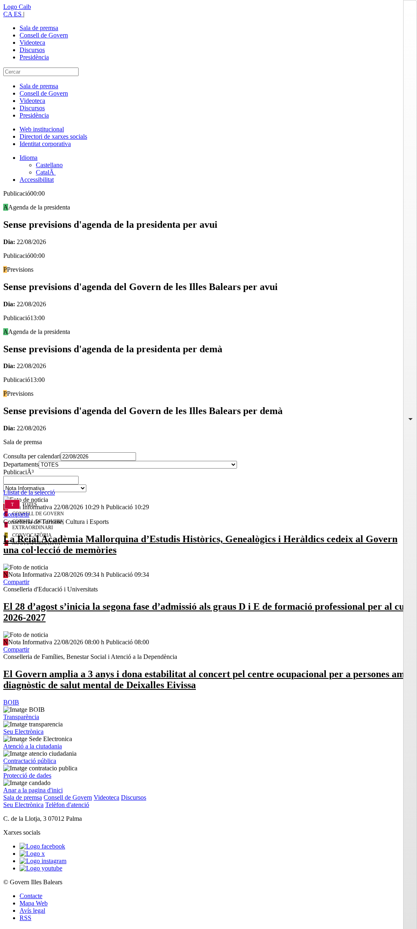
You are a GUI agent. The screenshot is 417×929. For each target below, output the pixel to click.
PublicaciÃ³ (18, 472)
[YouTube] (41, 868)
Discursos (32, 49)
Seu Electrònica (23, 731)
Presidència (34, 57)
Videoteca (32, 42)
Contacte (31, 895)
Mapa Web (34, 903)
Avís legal (32, 910)
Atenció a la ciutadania (32, 746)
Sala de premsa (39, 27)
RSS (25, 917)
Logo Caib (17, 6)
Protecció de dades (27, 775)
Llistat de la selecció (29, 492)
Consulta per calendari (32, 456)
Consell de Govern (44, 35)
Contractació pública (29, 760)
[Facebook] (42, 846)
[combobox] (208, 482)
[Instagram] (43, 860)
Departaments (21, 464)
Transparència (21, 716)
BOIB (11, 702)
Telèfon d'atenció (67, 804)
